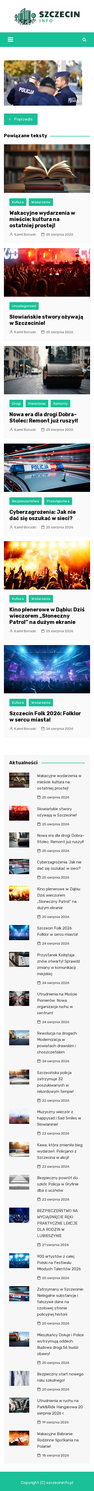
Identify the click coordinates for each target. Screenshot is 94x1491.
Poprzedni (23, 119)
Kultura (18, 202)
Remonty (60, 403)
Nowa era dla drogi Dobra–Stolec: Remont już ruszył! (43, 417)
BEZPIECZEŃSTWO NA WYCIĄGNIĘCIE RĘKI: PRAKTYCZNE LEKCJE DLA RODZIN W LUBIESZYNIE (57, 1223)
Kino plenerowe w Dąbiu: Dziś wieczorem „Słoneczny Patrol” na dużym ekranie (47, 615)
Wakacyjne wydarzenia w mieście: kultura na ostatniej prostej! (42, 219)
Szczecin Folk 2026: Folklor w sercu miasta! (45, 716)
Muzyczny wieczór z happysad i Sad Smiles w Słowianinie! (59, 1118)
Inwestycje (37, 403)
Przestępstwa (58, 501)
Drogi (16, 403)
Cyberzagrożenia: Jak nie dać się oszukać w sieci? (42, 515)
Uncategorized (24, 306)
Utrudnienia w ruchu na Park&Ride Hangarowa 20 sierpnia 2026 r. (60, 1407)
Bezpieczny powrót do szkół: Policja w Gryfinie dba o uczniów (58, 1184)
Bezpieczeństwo (25, 501)
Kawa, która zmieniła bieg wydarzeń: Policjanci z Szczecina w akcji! (60, 1151)
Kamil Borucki (25, 234)
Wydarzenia (40, 202)
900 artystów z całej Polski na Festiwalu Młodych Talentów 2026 (59, 1262)
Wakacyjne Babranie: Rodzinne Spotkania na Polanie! (58, 1440)
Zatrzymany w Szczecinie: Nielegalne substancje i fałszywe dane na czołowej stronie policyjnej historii (60, 1302)
